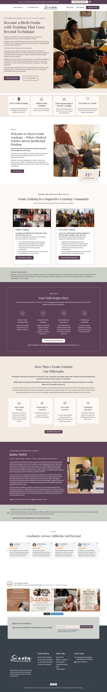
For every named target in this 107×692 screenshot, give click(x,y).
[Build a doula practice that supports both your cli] (18, 600)
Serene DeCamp (43, 544)
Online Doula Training (41, 104)
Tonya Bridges (66, 544)
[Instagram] (53, 684)
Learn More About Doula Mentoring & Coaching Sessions (31, 518)
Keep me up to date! (86, 626)
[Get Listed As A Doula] (87, 99)
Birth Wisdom (80, 7)
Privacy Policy (72, 631)
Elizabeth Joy (88, 544)
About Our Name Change (80, 1)
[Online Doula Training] (41, 99)
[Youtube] (56, 684)
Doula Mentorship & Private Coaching (64, 104)
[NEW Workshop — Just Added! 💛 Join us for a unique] (88, 600)
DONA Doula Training (19, 103)
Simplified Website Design (75, 688)
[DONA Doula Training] (18, 99)
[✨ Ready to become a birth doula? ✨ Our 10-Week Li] (41, 600)
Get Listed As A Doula (87, 103)
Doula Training (17, 7)
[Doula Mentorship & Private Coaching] (64, 99)
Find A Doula (69, 7)
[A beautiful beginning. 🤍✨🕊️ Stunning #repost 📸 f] (65, 600)
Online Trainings (11, 78)
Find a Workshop (30, 78)
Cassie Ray (20, 544)
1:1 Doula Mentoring (32, 7)
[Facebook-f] (51, 684)
